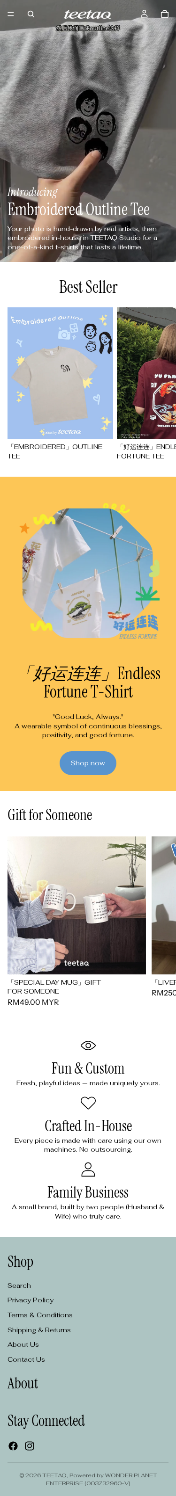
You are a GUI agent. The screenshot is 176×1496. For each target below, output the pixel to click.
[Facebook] (13, 1446)
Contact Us (26, 1359)
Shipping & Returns (39, 1330)
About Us (23, 1344)
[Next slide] (157, 384)
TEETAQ (54, 1475)
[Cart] (164, 14)
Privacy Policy (31, 1300)
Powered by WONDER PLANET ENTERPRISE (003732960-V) (101, 1479)
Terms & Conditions (40, 1315)
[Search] (31, 14)
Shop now (88, 763)
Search (19, 1285)
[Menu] (11, 14)
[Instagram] (29, 1446)
